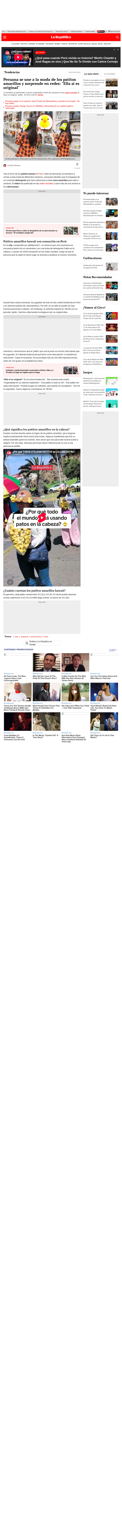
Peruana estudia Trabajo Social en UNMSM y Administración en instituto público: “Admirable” (39, 107)
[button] (4, 37)
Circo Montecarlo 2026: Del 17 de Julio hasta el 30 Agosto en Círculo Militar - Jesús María (93, 328)
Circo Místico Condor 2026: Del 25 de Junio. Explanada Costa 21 (93, 338)
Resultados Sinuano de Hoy (17, 31)
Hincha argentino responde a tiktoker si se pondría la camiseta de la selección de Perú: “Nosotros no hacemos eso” (94, 227)
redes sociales (71, 92)
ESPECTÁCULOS (84, 44)
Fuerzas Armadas (91, 31)
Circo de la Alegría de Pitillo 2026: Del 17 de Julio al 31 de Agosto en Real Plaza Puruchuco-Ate (93, 362)
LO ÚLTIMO (15, 44)
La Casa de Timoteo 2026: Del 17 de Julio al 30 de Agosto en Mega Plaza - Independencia (93, 351)
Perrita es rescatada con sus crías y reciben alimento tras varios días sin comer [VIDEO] (93, 83)
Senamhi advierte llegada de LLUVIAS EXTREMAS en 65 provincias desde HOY (93, 297)
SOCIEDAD (50, 44)
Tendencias (12, 72)
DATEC (100, 44)
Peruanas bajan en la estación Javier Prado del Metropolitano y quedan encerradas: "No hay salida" (42, 102)
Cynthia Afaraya (14, 165)
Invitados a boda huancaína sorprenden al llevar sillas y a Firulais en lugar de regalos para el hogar (29, 371)
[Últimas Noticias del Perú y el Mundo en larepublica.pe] (61, 37)
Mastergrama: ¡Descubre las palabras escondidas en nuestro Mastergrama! (94, 380)
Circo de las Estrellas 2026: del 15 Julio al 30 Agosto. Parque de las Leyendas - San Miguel (93, 317)
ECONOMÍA (40, 44)
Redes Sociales (36, 637)
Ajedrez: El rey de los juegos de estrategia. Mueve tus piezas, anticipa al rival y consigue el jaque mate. (93, 404)
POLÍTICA (24, 44)
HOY (3, 31)
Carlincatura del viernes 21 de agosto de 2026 (93, 266)
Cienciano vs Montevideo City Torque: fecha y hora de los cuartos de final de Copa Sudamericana (93, 286)
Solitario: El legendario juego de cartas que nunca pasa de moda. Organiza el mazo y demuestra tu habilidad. (94, 393)
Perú (40, 174)
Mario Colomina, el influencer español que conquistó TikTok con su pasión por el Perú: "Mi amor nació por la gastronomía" (93, 238)
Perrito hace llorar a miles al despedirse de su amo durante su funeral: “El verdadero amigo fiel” (31, 232)
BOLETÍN (107, 44)
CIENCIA (64, 44)
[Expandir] (114, 50)
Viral (16, 637)
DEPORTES (73, 44)
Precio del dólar (62, 31)
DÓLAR (94, 44)
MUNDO (57, 44)
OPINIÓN (32, 44)
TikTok (40, 95)
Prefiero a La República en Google (40, 643)
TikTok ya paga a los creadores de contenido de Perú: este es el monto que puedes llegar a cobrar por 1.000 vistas (93, 250)
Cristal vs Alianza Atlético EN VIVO (41, 31)
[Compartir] (77, 164)
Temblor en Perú (76, 31)
